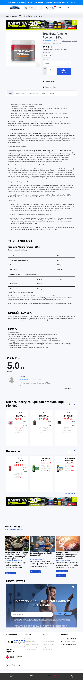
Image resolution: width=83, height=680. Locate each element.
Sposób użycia (33, 93)
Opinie (52, 93)
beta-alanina (15, 169)
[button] (30, 8)
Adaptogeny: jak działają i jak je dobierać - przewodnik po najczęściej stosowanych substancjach (17, 555)
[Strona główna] (7, 16)
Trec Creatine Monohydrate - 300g (68, 416)
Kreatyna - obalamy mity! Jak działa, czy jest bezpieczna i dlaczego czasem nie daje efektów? (67, 555)
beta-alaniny (30, 140)
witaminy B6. (50, 123)
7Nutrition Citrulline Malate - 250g (20, 416)
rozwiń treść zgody (18, 622)
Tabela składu (20, 93)
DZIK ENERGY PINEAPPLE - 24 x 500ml (70, 460)
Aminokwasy (47, 43)
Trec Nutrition (57, 43)
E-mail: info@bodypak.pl (68, 644)
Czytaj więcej (10, 573)
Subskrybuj (62, 614)
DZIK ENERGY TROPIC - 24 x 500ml (46, 460)
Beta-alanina (64, 150)
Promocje (13, 451)
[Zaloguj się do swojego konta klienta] (41, 8)
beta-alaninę (35, 123)
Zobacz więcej (70, 493)
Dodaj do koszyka (64, 71)
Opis (10, 93)
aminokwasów (36, 133)
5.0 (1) (55, 41)
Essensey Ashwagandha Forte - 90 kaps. (44, 416)
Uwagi (44, 93)
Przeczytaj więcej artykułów (14, 529)
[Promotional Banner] (41, 24)
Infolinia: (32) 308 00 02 (68, 639)
